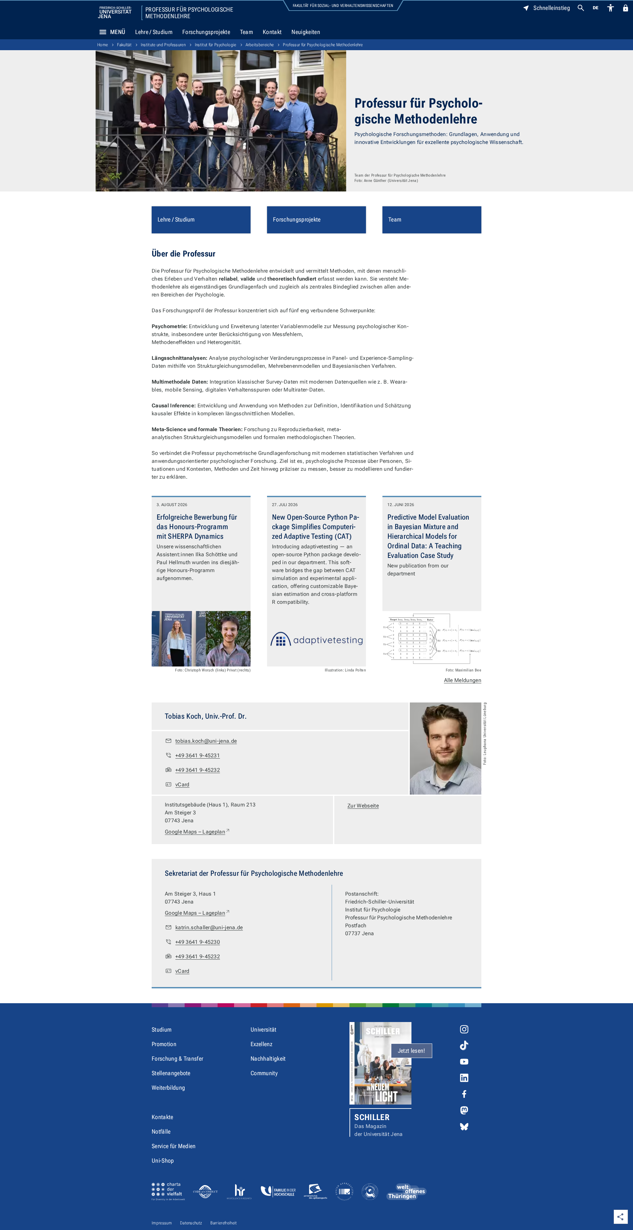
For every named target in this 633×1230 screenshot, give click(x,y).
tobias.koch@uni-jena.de (206, 741)
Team (246, 31)
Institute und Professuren (163, 44)
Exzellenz (261, 1044)
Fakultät (124, 44)
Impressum (162, 1222)
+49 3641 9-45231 (197, 755)
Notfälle (161, 1131)
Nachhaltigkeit (268, 1058)
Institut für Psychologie (215, 44)
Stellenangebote (171, 1073)
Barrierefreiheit (223, 1222)
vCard (182, 784)
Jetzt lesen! (411, 1050)
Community (264, 1073)
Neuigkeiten (305, 31)
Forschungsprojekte (206, 31)
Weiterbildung (168, 1087)
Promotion (164, 1044)
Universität (264, 1029)
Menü (117, 31)
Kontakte (162, 1116)
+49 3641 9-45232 (197, 770)
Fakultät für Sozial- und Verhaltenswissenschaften (343, 5)
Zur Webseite (363, 806)
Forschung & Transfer (177, 1058)
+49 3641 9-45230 (197, 942)
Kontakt (272, 31)
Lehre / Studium (153, 31)
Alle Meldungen (462, 680)
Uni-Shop (163, 1160)
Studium (161, 1029)
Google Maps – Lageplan (197, 831)
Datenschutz (191, 1222)
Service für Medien (174, 1146)
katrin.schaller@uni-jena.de (209, 927)
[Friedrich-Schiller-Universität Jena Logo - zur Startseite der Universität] (115, 12)
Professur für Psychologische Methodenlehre (189, 12)
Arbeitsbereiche (260, 44)
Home (102, 44)
